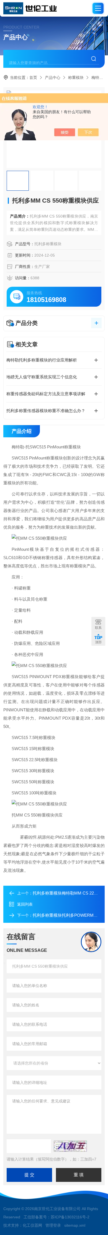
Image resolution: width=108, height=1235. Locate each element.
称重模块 (76, 77)
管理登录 (53, 1225)
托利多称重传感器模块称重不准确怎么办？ (45, 410)
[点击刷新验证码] (70, 1146)
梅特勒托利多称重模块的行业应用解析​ (41, 360)
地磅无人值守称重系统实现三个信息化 (41, 376)
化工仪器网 (32, 1225)
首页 (33, 77)
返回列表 (25, 904)
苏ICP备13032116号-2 (70, 1217)
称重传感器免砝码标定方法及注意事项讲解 (45, 393)
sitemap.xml (74, 1225)
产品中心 (52, 77)
